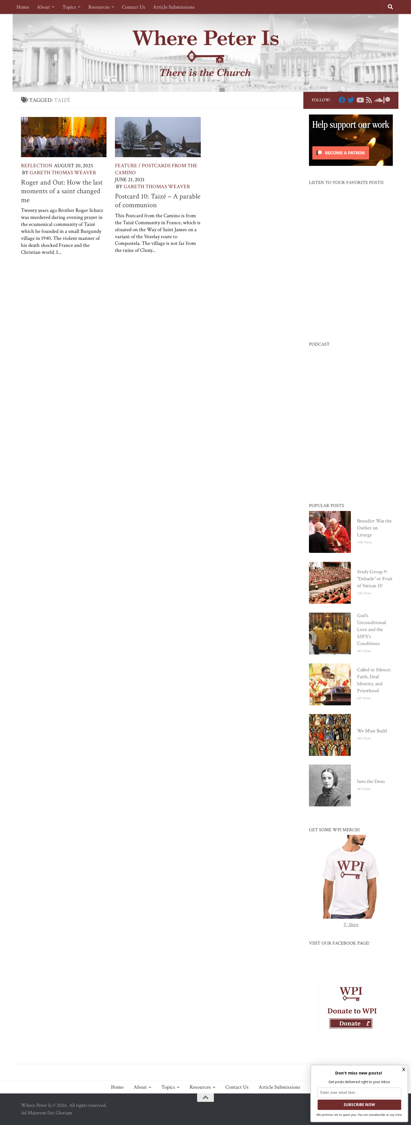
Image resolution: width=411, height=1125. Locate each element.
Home (22, 7)
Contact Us (133, 7)
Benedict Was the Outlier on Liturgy (374, 528)
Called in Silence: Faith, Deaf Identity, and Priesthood (374, 680)
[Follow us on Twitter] (351, 100)
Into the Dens (371, 781)
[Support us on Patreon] (386, 100)
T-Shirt (351, 924)
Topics (69, 7)
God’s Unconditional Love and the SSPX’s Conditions (371, 629)
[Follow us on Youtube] (359, 100)
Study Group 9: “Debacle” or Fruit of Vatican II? (375, 579)
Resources (99, 7)
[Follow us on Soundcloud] (377, 100)
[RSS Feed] (368, 100)
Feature (126, 165)
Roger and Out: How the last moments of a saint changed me (62, 191)
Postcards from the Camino (156, 169)
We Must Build (372, 731)
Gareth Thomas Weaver (63, 172)
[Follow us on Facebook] (342, 100)
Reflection (36, 165)
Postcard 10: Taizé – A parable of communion (157, 201)
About (43, 7)
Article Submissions (174, 7)
